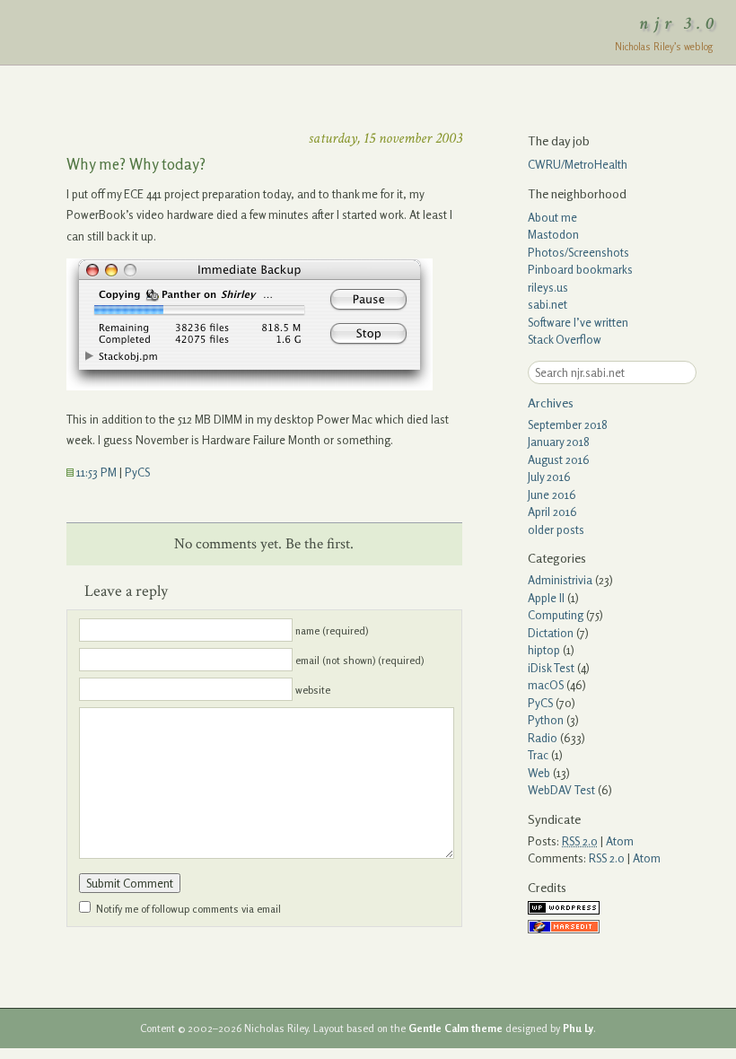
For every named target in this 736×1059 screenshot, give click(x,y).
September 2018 (568, 424)
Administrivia (560, 580)
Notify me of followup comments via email (188, 909)
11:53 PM (95, 472)
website (312, 690)
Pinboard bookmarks (580, 269)
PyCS (137, 472)
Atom (620, 841)
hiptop (544, 650)
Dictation (551, 633)
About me (552, 217)
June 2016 (552, 494)
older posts (556, 529)
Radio (542, 738)
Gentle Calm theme (455, 1028)
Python (546, 720)
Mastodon (553, 234)
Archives (551, 402)
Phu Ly (578, 1028)
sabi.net (547, 304)
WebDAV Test (561, 790)
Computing (555, 615)
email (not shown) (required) (359, 660)
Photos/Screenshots (578, 252)
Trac (538, 755)
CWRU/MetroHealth (577, 164)
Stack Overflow (564, 339)
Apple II (546, 598)
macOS (546, 685)
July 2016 (549, 476)
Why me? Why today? (136, 163)
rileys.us (548, 287)
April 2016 (552, 511)
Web (539, 773)
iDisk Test (551, 668)
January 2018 (559, 441)
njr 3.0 (679, 23)
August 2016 (559, 459)
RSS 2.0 (607, 858)
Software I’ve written (578, 322)
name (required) (331, 631)
